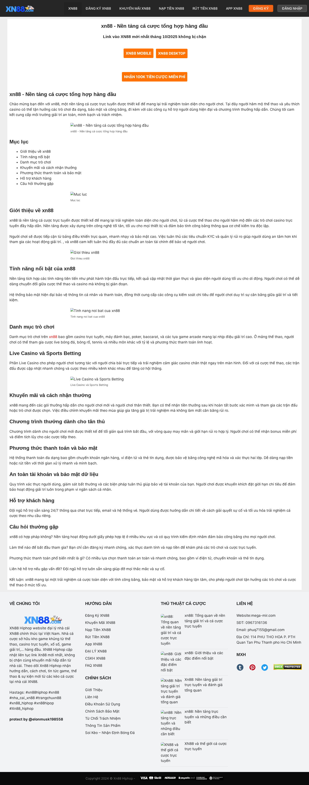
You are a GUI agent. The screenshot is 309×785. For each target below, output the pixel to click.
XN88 (72, 8)
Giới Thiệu (93, 690)
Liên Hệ (91, 697)
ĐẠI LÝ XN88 (96, 651)
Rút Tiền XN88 (205, 8)
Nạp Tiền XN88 (171, 8)
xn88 (53, 337)
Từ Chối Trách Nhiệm (103, 718)
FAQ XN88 (93, 665)
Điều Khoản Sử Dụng (102, 704)
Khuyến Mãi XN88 (135, 8)
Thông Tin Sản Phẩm (102, 725)
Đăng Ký (261, 8)
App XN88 (234, 8)
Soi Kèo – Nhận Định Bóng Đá (110, 733)
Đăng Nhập (292, 8)
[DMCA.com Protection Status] (287, 669)
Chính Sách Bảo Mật (102, 711)
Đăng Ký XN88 (98, 8)
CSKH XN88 (95, 658)
